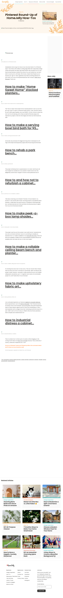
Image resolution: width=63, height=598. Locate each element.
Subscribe (41, 590)
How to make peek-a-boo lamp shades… (21, 215)
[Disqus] (23, 412)
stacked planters (11, 361)
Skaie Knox (22, 20)
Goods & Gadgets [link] (50, 1)
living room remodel (22, 340)
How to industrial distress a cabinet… (19, 321)
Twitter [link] (26, 578)
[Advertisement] (23, 379)
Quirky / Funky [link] (9, 580)
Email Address (40, 584)
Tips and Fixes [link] (58, 1)
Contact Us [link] (20, 574)
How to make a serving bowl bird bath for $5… (22, 126)
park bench (31, 359)
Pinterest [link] (27, 576)
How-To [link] (25, 1)
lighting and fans (17, 359)
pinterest (36, 359)
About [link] (19, 572)
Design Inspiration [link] (19, 1)
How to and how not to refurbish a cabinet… (22, 181)
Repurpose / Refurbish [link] (33, 1)
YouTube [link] (27, 572)
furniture (11, 359)
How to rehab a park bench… (20, 151)
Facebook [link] (27, 574)
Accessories (6, 359)
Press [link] (19, 576)
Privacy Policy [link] (21, 578)
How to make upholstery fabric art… (23, 285)
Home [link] (10, 566)
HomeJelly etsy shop (31, 235)
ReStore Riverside (25, 304)
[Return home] (5, 2)
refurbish (41, 359)
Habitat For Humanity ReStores (32, 302)
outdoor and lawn (25, 359)
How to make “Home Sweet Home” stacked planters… (21, 90)
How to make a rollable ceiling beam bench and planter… (23, 250)
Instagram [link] (27, 580)
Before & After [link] (42, 1)
